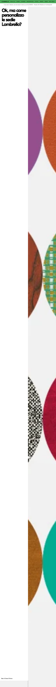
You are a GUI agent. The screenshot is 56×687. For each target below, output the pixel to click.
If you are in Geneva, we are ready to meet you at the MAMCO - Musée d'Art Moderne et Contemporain (28, 4)
